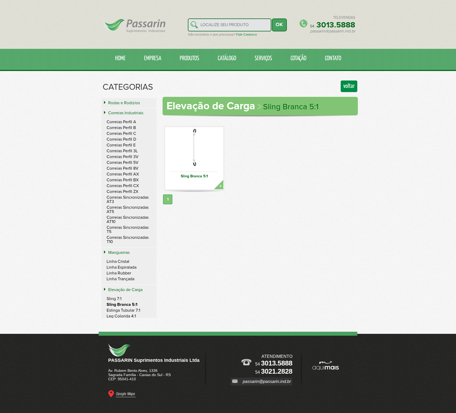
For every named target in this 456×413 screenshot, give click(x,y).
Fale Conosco (246, 34)
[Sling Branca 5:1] (194, 149)
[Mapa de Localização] (122, 396)
